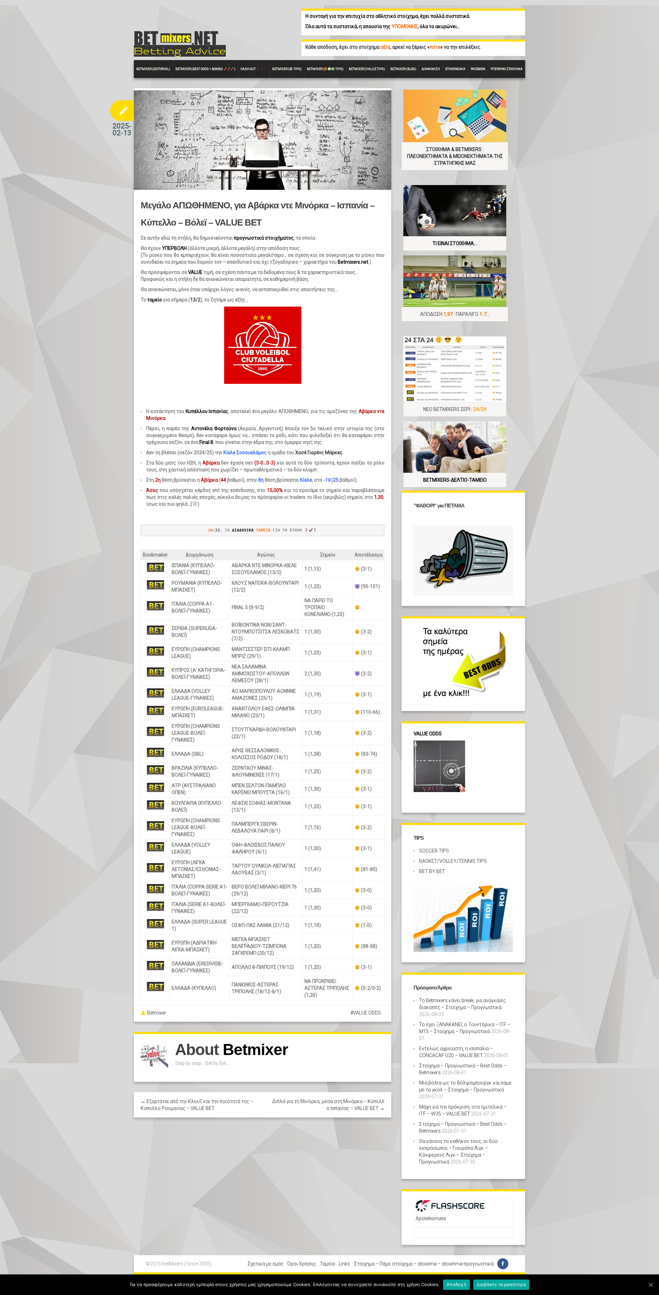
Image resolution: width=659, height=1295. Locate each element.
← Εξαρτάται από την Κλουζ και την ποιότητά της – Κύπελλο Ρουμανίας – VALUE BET (197, 1105)
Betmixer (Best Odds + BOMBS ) (205, 69)
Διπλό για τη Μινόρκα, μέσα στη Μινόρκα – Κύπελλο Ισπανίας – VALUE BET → (328, 1105)
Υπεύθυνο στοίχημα (506, 69)
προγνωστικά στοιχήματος (264, 238)
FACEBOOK (478, 69)
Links (344, 1264)
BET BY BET (432, 871)
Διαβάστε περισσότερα (501, 1284)
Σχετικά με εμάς (265, 1264)
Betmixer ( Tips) (287, 69)
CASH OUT (248, 69)
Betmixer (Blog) (403, 69)
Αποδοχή (456, 1284)
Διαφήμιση (430, 69)
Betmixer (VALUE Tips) (367, 69)
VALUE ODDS (367, 1013)
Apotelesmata (431, 1218)
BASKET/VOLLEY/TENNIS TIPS (453, 861)
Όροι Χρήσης (301, 1264)
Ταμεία (327, 1264)
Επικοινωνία (455, 69)
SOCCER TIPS (434, 850)
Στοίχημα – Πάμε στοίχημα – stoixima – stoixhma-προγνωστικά (424, 1264)
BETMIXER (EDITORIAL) (153, 69)
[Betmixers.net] (180, 43)
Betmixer (156, 1013)
